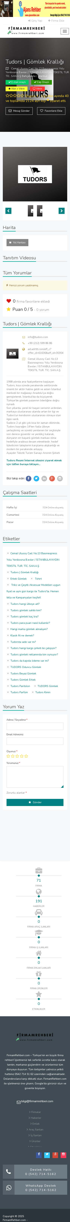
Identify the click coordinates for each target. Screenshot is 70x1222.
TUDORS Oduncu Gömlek (25, 667)
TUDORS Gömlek (48, 686)
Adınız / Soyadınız (17, 720)
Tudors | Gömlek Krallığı (24, 572)
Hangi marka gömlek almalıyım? (29, 629)
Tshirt (38, 579)
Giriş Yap (36, 21)
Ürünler (36, 1141)
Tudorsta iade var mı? (23, 642)
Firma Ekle (57, 21)
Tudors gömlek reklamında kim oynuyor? (34, 654)
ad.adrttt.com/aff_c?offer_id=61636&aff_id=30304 (45, 351)
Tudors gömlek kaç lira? (24, 616)
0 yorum (42, 309)
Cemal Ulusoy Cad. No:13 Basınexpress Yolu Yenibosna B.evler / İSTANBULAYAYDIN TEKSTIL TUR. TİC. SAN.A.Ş (33, 560)
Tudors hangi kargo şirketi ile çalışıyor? (33, 648)
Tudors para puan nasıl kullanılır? (30, 623)
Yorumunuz (13, 763)
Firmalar (36, 1112)
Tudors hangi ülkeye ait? (24, 604)
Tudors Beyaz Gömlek (23, 673)
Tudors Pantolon (20, 686)
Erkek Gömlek (18, 579)
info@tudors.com (38, 337)
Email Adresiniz (15, 734)
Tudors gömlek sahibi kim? (25, 610)
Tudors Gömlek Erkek (23, 680)
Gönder (37, 802)
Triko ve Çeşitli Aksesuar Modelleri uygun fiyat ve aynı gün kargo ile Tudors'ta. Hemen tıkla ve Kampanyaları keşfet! (33, 591)
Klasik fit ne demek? (22, 635)
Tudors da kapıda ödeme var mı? (29, 661)
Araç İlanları (36, 1129)
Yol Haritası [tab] (19, 242)
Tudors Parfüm (19, 692)
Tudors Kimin (42, 692)
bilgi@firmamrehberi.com (37, 1101)
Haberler (36, 1118)
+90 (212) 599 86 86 (40, 343)
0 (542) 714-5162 (40, 1174)
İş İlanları (36, 1135)
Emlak (36, 1124)
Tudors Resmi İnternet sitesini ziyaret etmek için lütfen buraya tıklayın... (34, 462)
